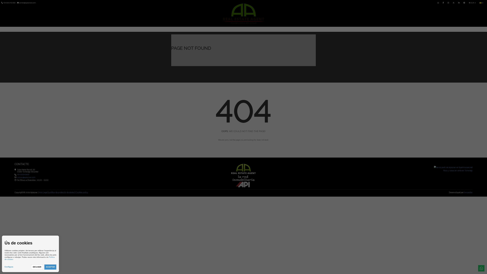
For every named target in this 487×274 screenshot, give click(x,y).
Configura (9, 267)
